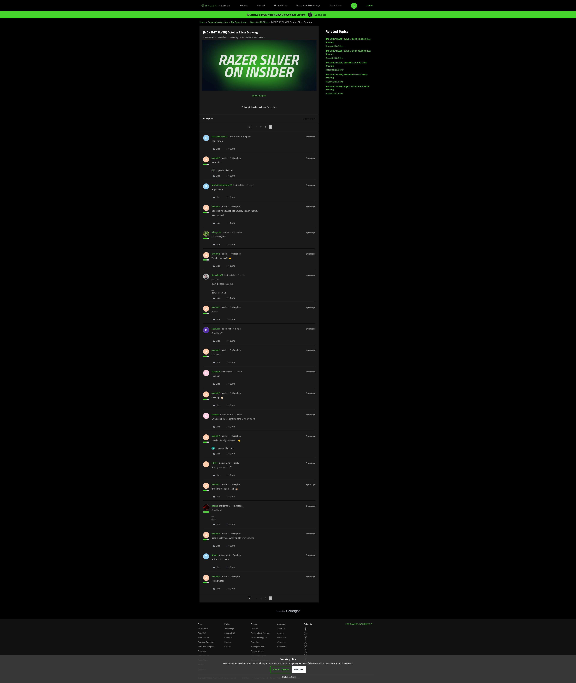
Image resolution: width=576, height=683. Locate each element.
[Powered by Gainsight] (288, 612)
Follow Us (308, 624)
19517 (215, 462)
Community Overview (218, 22)
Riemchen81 (217, 275)
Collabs (227, 646)
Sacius (215, 505)
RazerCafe (202, 633)
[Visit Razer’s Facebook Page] (306, 629)
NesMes (215, 414)
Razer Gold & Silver (259, 22)
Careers (280, 633)
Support (261, 5)
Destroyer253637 (220, 136)
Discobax (216, 371)
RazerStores (203, 628)
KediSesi (216, 328)
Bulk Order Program (206, 646)
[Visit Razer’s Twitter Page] (306, 642)
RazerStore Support (259, 637)
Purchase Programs (206, 642)
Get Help (254, 628)
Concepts (228, 637)
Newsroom (281, 637)
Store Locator (203, 637)
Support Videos (257, 651)
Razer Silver (336, 5)
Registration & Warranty (260, 633)
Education (202, 651)
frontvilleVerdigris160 (222, 185)
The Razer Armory (239, 22)
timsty (215, 555)
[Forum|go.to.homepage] (215, 6)
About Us (281, 628)
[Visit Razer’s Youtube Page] (306, 647)
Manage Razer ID (258, 646)
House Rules (280, 5)
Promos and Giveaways (308, 5)
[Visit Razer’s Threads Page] (306, 638)
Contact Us (281, 646)
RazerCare (255, 642)
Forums (244, 5)
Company (281, 624)
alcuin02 (216, 158)
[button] (369, 6)
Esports (227, 642)
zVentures (281, 642)
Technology (229, 628)
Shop (200, 624)
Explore (227, 624)
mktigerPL (216, 232)
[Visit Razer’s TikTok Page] (306, 651)
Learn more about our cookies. (339, 663)
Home (202, 22)
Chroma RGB (229, 633)
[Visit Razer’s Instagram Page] (306, 633)
